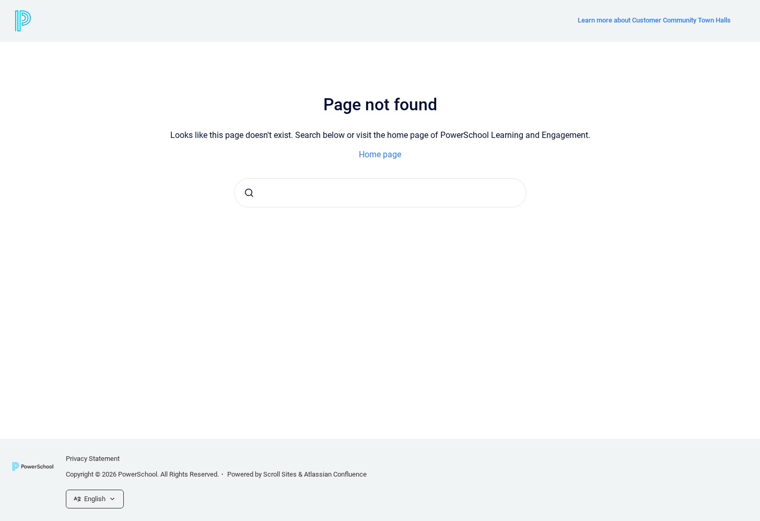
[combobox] (380, 193)
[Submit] (249, 192)
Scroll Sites (280, 474)
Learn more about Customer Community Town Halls (654, 20)
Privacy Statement (93, 458)
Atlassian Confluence (335, 474)
